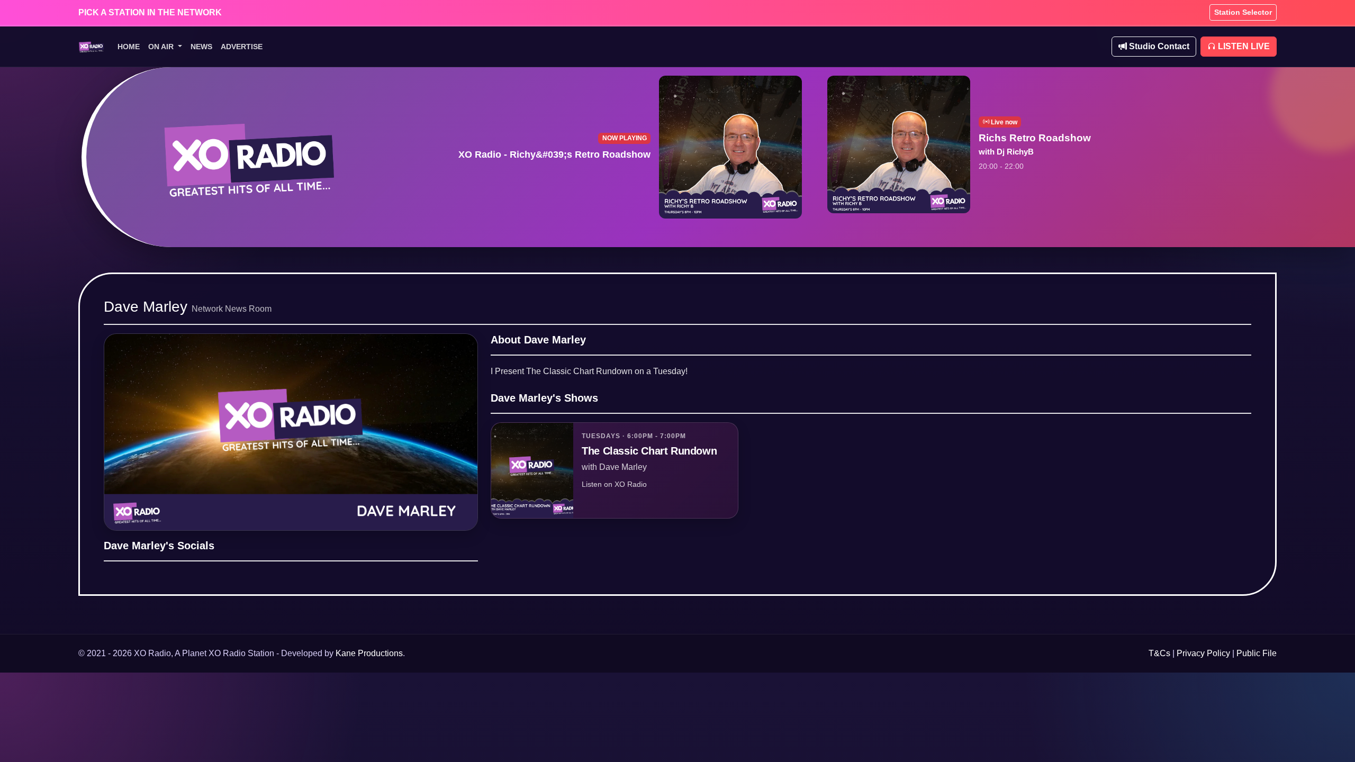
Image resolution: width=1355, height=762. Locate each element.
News (201, 46)
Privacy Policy (1203, 653)
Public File (1256, 653)
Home (129, 46)
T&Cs (1159, 653)
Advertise (242, 46)
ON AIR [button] (162, 46)
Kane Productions (369, 653)
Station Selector (1243, 12)
